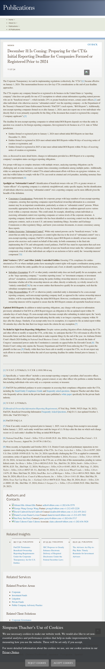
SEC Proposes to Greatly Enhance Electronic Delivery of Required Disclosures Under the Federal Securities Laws (53, 553)
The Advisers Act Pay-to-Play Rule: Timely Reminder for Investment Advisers (83, 552)
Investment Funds (19, 595)
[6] (28, 285)
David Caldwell (35, 511)
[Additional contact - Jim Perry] (17, 518)
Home (11, 19)
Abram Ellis (30, 505)
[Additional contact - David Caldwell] (20, 511)
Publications (13, 26)
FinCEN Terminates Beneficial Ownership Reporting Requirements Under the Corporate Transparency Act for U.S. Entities (25, 555)
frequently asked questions (58, 390)
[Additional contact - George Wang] (19, 508)
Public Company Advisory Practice (27, 605)
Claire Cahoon (33, 521)
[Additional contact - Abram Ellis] (18, 505)
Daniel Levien (33, 514)
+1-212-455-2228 (71, 508)
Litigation (16, 598)
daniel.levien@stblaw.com (58, 514)
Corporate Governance (21, 619)
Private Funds (18, 601)
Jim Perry (27, 518)
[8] (93, 342)
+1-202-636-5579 (67, 505)
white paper (67, 394)
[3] (25, 116)
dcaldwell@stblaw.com (60, 511)
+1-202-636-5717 (69, 518)
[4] (25, 177)
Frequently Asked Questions (54, 411)
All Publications (14, 29)
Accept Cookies (63, 662)
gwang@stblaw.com (55, 508)
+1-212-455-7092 (78, 514)
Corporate (16, 592)
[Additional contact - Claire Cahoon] (19, 521)
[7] (76, 323)
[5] (21, 254)
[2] (95, 99)
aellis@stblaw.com (51, 505)
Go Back (92, 44)
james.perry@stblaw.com (50, 518)
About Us (12, 23)
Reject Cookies (37, 662)
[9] (22, 349)
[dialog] (52, 645)
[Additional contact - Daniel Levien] (19, 514)
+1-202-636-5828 (80, 521)
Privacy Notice (10, 652)
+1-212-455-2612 (78, 511)
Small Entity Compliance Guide (28, 390)
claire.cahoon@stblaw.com (60, 521)
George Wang (33, 508)
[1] (83, 81)
